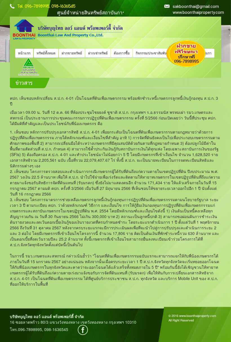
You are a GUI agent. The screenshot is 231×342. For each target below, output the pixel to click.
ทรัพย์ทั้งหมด (46, 52)
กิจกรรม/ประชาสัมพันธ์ (152, 52)
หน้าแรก (24, 52)
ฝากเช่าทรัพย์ (98, 52)
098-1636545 (63, 6)
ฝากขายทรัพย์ (72, 52)
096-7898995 (37, 6)
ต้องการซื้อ (122, 52)
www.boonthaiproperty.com (198, 12)
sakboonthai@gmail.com (168, 6)
